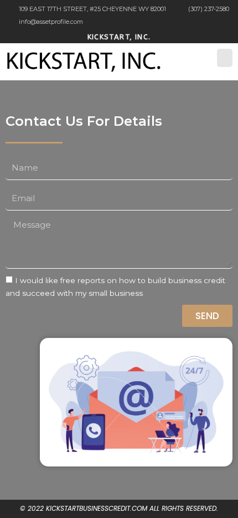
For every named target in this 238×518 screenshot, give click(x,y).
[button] (224, 58)
